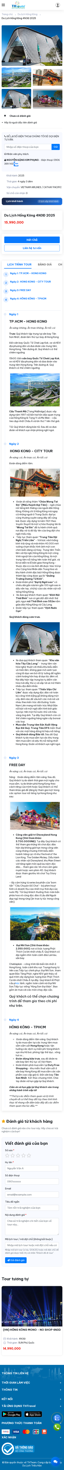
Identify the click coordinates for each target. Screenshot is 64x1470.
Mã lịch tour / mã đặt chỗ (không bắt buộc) (29, 1239)
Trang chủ (7, 14)
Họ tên (9, 1162)
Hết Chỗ (32, 239)
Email (8, 1188)
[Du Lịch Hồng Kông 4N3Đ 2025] (32, 45)
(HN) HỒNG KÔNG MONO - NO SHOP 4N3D (32, 1329)
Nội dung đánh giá (15, 1214)
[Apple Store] (33, 1414)
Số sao (9, 1150)
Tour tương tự (15, 1278)
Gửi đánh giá (17, 1260)
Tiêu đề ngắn (12, 1201)
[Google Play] (13, 1414)
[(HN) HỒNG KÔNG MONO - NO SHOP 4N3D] (32, 1306)
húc (17, 983)
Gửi (56, 146)
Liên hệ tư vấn (32, 248)
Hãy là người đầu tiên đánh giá (20, 122)
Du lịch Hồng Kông (27, 14)
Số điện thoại (12, 1175)
